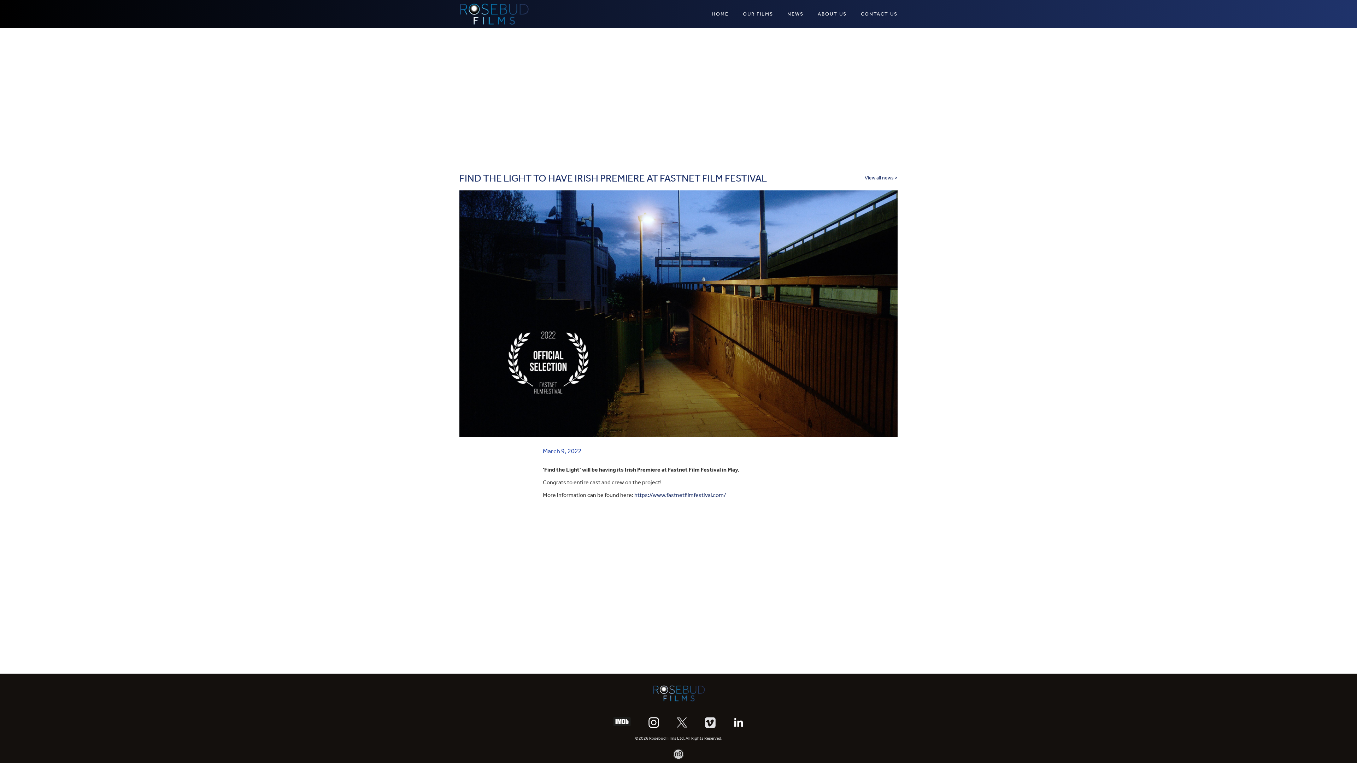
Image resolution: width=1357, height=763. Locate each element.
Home (720, 14)
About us (832, 14)
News (795, 14)
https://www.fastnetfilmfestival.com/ (680, 495)
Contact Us (879, 14)
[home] (494, 14)
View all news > (881, 178)
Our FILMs (758, 14)
